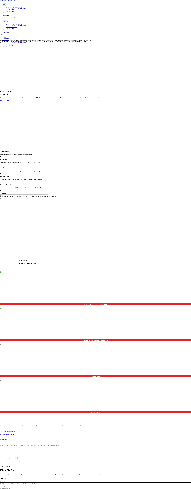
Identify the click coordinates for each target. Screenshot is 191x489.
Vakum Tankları (4, 436)
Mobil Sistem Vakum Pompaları (7, 431)
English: (5, 15)
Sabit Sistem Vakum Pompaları (7, 434)
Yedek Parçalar (3, 439)
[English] (3, 48)
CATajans (9, 466)
